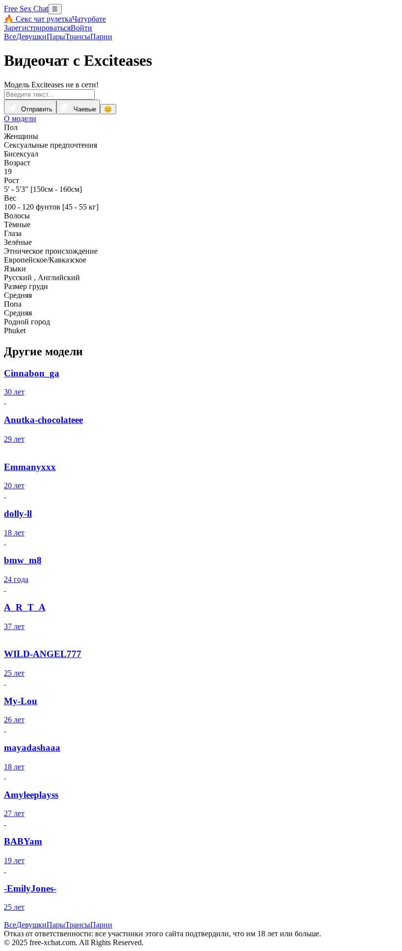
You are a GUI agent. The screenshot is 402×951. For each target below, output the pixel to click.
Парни (101, 36)
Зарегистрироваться (37, 28)
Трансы (77, 36)
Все (10, 36)
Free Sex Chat (26, 8)
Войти (81, 28)
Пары (56, 36)
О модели (20, 118)
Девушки (31, 36)
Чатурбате (89, 19)
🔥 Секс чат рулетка (38, 19)
